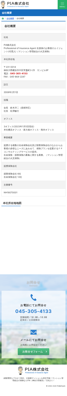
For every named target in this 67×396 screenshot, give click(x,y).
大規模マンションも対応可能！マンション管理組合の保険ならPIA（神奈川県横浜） (38, 379)
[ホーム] (3, 18)
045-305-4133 (19, 73)
